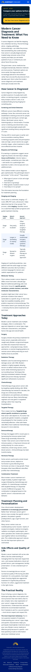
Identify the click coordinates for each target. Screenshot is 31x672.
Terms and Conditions (8, 664)
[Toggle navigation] (28, 2)
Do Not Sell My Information (16, 668)
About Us (9, 662)
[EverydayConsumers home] (10, 2)
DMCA (17, 664)
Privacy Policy (24, 662)
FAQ (4, 662)
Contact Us (16, 662)
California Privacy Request (15, 666)
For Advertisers (24, 664)
